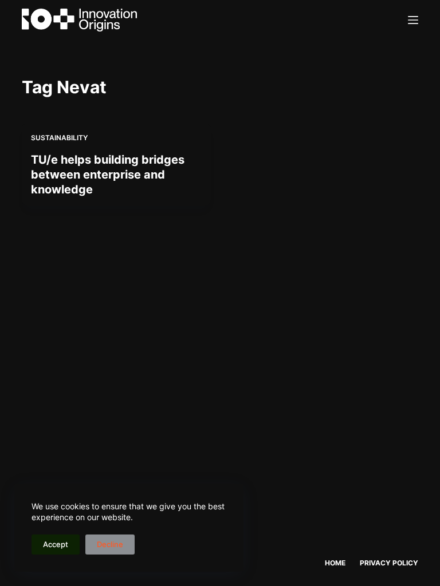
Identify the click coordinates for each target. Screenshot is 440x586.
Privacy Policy (389, 563)
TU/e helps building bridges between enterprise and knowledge (107, 174)
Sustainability (59, 137)
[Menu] (413, 20)
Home (335, 563)
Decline (110, 544)
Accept (55, 544)
